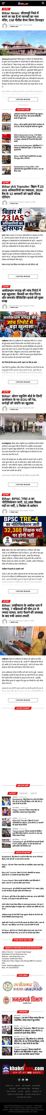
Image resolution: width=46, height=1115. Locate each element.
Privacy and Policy (33, 1094)
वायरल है (27, 1091)
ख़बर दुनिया (12, 1088)
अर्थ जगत (20, 1091)
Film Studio (11, 1091)
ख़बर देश (17, 1085)
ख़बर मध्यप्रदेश (26, 1085)
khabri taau (14, 26)
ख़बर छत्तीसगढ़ (36, 1085)
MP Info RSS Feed (24, 940)
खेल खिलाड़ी (35, 1088)
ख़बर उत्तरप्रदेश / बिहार (24, 1088)
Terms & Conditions (15, 1094)
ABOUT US (9, 1085)
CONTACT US (37, 1091)
